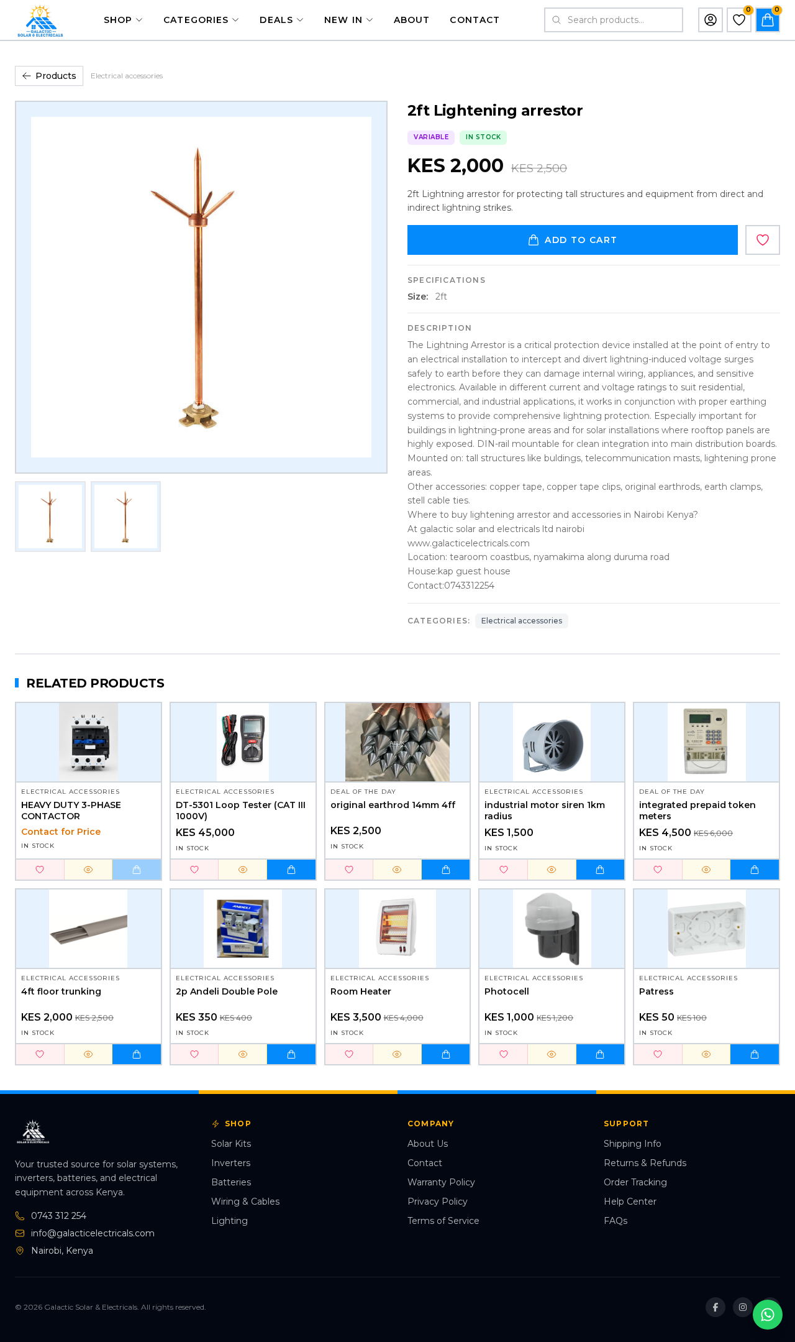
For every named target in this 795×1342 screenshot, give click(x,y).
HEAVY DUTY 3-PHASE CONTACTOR (71, 811)
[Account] (710, 19)
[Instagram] (743, 1307)
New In (343, 19)
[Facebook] (715, 1307)
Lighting (229, 1220)
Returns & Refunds (645, 1163)
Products (55, 75)
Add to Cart (581, 240)
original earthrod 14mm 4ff (392, 805)
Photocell (506, 991)
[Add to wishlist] (762, 240)
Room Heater (360, 991)
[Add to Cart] (136, 870)
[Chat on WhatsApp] (768, 1315)
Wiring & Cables (245, 1201)
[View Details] (89, 870)
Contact (475, 19)
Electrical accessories (127, 75)
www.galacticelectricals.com (468, 543)
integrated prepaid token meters (697, 811)
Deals (276, 19)
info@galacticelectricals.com (93, 1233)
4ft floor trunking (61, 991)
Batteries (231, 1182)
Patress (656, 991)
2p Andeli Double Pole (227, 991)
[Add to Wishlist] (40, 870)
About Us (427, 1143)
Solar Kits (231, 1143)
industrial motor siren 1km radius (544, 811)
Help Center (630, 1201)
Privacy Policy (437, 1201)
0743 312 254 (58, 1215)
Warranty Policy (441, 1182)
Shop (118, 19)
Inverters (230, 1163)
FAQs (615, 1220)
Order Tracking (635, 1182)
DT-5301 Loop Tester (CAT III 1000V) (241, 811)
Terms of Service (443, 1220)
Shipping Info (632, 1143)
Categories (196, 19)
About (412, 19)
